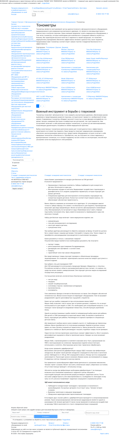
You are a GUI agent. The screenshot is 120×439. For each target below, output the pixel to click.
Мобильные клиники (18, 125)
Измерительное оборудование (22, 111)
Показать (14, 168)
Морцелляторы (23, 41)
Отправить (45, 416)
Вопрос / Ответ (61, 8)
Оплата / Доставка (80, 8)
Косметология (16, 117)
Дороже (58, 47)
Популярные (50, 47)
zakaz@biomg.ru (73, 14)
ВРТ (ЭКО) (14, 75)
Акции (49, 8)
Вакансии (43, 8)
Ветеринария (15, 45)
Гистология (15, 96)
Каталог (16, 18)
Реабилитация (75, 18)
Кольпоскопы (20, 37)
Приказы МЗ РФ (50, 18)
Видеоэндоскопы (27, 92)
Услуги (28, 18)
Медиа (38, 8)
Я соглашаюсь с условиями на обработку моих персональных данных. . (41, 420)
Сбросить (14, 171)
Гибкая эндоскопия (18, 87)
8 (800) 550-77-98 (102, 14)
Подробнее (66, 420)
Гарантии (70, 8)
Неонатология (16, 134)
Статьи (53, 8)
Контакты (97, 18)
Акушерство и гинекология (20, 26)
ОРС (18, 140)
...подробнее (45, 3)
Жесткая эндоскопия (18, 104)
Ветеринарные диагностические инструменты (20, 68)
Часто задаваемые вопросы (21, 177)
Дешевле (65, 47)
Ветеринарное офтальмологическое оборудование (21, 58)
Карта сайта (104, 433)
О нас (34, 8)
